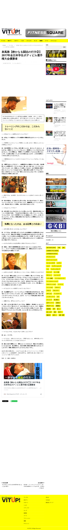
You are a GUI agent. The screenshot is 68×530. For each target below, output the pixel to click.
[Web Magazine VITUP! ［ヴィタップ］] (11, 33)
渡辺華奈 (49, 309)
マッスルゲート (62, 111)
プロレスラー (56, 290)
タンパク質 (56, 272)
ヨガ (58, 296)
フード (46, 40)
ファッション (54, 40)
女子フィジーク (50, 302)
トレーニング (57, 275)
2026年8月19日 (57, 139)
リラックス (28, 40)
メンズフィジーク (51, 296)
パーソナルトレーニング (52, 281)
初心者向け (56, 299)
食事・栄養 (61, 315)
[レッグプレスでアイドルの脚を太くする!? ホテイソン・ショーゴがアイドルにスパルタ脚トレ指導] (49, 133)
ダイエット (49, 275)
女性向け (58, 302)
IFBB (59, 247)
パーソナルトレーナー (60, 278)
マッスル (3, 40)
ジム (48, 269)
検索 (47, 45)
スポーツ (16, 40)
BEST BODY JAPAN (51, 247)
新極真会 (58, 306)
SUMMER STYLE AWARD (52, 250)
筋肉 (55, 312)
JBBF (63, 247)
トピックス (49, 100)
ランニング (49, 299)
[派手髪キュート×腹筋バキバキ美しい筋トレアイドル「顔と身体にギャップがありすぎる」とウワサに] (49, 119)
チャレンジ (26, 523)
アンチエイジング (51, 257)
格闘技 (41, 40)
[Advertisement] (34, 13)
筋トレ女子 (49, 312)
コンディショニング (56, 266)
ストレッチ (49, 272)
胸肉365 (48, 315)
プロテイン (57, 287)
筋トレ (58, 309)
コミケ (48, 266)
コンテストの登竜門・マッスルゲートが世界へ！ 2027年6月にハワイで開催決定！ (60, 106)
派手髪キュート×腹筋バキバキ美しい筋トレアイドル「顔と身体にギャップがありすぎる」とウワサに (60, 120)
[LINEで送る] (14, 401)
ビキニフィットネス (51, 284)
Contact (48, 500)
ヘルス (22, 40)
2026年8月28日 (57, 110)
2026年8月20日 (57, 125)
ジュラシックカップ (55, 269)
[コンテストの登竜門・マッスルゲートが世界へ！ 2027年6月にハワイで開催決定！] (49, 105)
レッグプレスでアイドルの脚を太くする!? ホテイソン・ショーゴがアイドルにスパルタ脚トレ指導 (60, 134)
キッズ (35, 40)
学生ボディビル (50, 306)
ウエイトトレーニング (52, 260)
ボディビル (49, 293)
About (47, 497)
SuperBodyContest (52, 253)
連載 (47, 173)
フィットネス (50, 287)
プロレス (49, 290)
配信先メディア (49, 502)
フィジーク (60, 284)
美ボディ (10, 40)
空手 (54, 309)
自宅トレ (55, 315)
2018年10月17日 (7, 63)
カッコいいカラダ (51, 263)
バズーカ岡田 (50, 278)
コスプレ (59, 263)
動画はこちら (52, 60)
